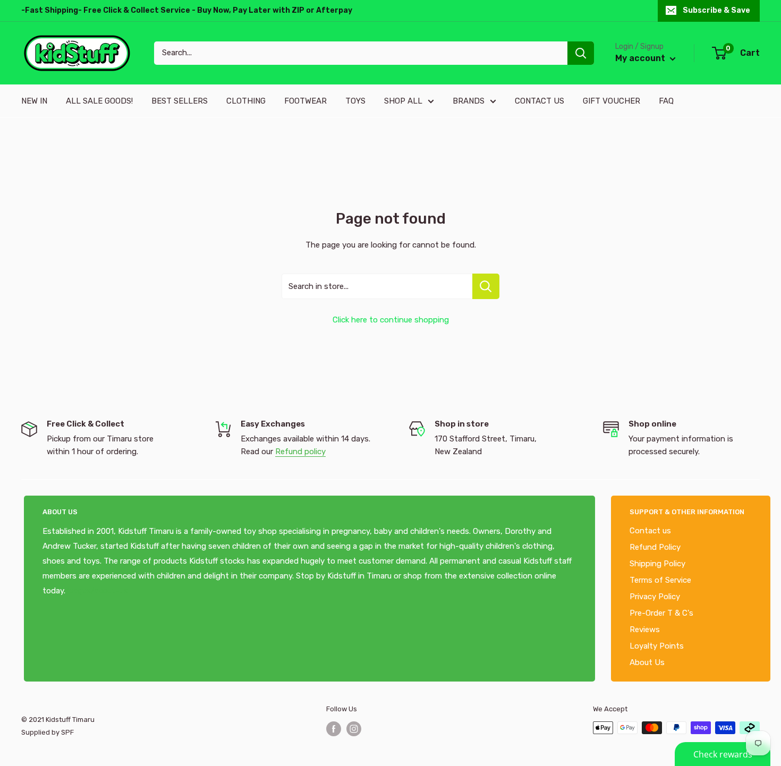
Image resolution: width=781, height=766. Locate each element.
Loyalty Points (657, 646)
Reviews (645, 629)
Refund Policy (655, 547)
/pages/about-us (96, 590)
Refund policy (300, 451)
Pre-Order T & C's (661, 613)
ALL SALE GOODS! (99, 101)
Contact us (650, 530)
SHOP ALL (403, 101)
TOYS (355, 101)
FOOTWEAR (305, 101)
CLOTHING (246, 101)
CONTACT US (539, 101)
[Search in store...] (485, 286)
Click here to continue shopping (391, 320)
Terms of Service (660, 580)
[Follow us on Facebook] (333, 728)
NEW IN (34, 101)
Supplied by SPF (47, 732)
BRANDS (469, 101)
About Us (647, 662)
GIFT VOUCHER (611, 101)
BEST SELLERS (179, 101)
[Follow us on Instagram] (353, 728)
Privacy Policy (655, 596)
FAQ (666, 101)
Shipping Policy (657, 563)
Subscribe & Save (716, 10)
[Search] (580, 53)
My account (641, 58)
